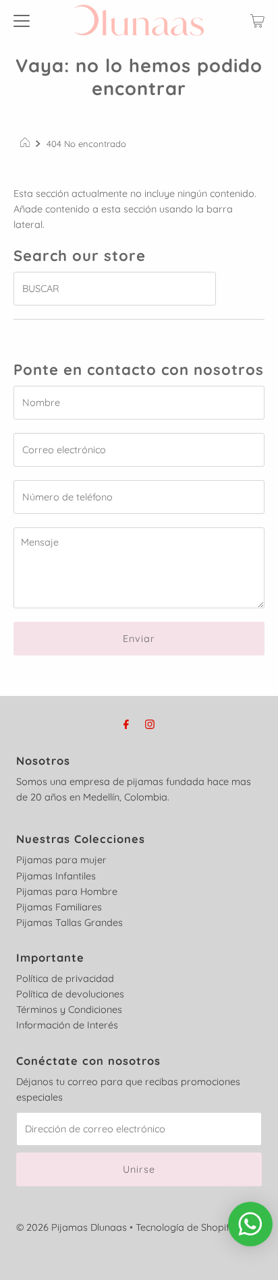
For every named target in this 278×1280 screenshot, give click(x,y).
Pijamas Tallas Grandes (69, 923)
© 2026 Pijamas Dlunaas (71, 1227)
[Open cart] (257, 20)
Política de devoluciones (70, 994)
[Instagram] (150, 724)
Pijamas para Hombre (66, 891)
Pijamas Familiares (59, 907)
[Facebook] (126, 724)
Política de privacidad (65, 978)
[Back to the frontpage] (26, 144)
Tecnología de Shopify (185, 1227)
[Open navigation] (21, 20)
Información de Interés (67, 1025)
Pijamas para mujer (61, 860)
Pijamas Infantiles (56, 876)
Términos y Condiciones (69, 1009)
